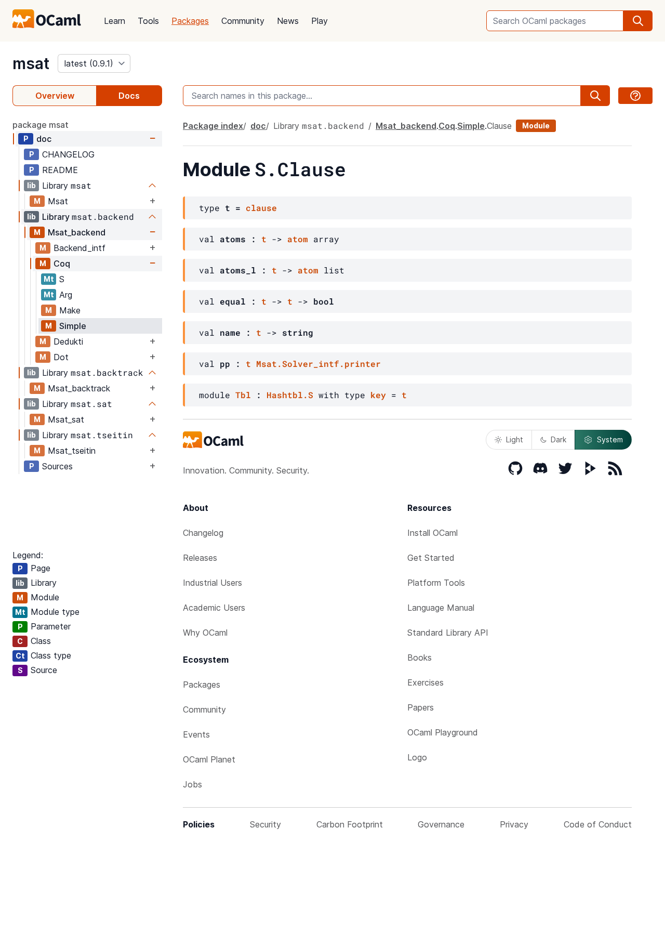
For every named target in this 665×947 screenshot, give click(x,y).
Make (70, 310)
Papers (420, 707)
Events (196, 734)
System (610, 439)
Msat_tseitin (72, 450)
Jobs (192, 784)
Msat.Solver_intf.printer (318, 363)
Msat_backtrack (79, 388)
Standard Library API (447, 632)
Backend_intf (79, 248)
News (288, 21)
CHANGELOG (68, 154)
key (378, 394)
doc (43, 139)
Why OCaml (205, 632)
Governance (441, 824)
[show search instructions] (635, 95)
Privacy (514, 824)
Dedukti (68, 341)
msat (30, 63)
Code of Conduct (598, 824)
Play (319, 21)
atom (297, 238)
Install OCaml (432, 533)
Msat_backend (76, 232)
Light (514, 439)
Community (242, 21)
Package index (213, 126)
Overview (54, 95)
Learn (114, 21)
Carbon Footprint (349, 824)
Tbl (243, 394)
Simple (72, 326)
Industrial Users (212, 582)
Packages (190, 21)
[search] (638, 20)
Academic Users (214, 607)
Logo (417, 757)
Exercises (425, 682)
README (60, 170)
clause (261, 207)
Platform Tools (436, 582)
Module (536, 125)
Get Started (431, 558)
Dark (558, 439)
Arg (65, 295)
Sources (57, 466)
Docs (129, 95)
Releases (200, 558)
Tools (148, 21)
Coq (62, 263)
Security (265, 824)
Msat (58, 201)
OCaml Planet (209, 759)
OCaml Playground (442, 732)
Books (419, 657)
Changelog (203, 533)
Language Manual (440, 607)
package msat (40, 125)
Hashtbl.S (290, 394)
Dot (61, 357)
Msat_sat (66, 419)
